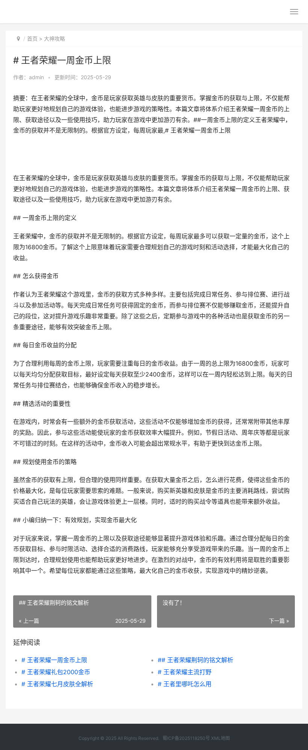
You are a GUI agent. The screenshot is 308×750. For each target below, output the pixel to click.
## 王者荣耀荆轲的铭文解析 (195, 660)
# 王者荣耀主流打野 (184, 672)
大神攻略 (54, 38)
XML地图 (220, 738)
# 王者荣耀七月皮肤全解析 (57, 684)
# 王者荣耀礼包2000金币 (55, 672)
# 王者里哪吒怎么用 (184, 684)
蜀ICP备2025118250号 (186, 738)
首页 (32, 38)
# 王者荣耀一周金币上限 (54, 660)
